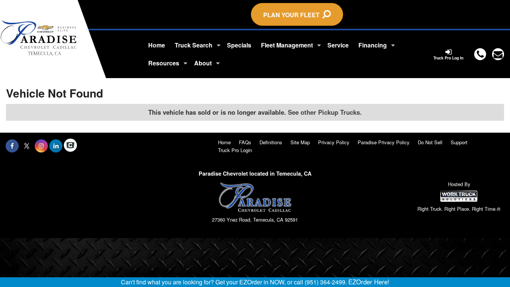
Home (156, 45)
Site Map (300, 142)
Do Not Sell (430, 142)
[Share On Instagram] (41, 145)
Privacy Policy (333, 142)
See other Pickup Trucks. (325, 112)
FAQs (245, 142)
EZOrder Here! (368, 281)
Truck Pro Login (235, 150)
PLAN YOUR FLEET (293, 14)
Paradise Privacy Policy (384, 142)
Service (338, 45)
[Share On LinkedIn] (55, 145)
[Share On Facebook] (12, 145)
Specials (239, 45)
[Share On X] (26, 145)
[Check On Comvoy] (70, 145)
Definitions (270, 142)
